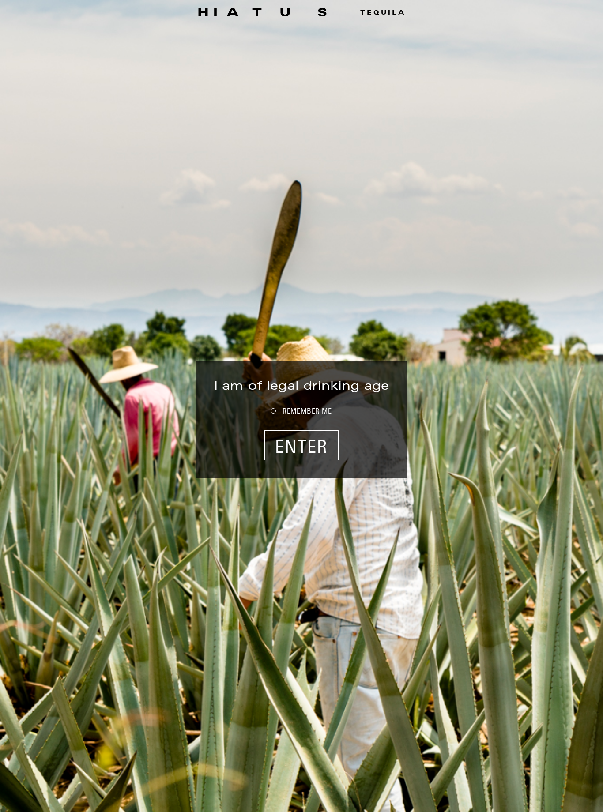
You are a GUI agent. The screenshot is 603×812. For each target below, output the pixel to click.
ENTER (301, 446)
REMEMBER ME (307, 410)
